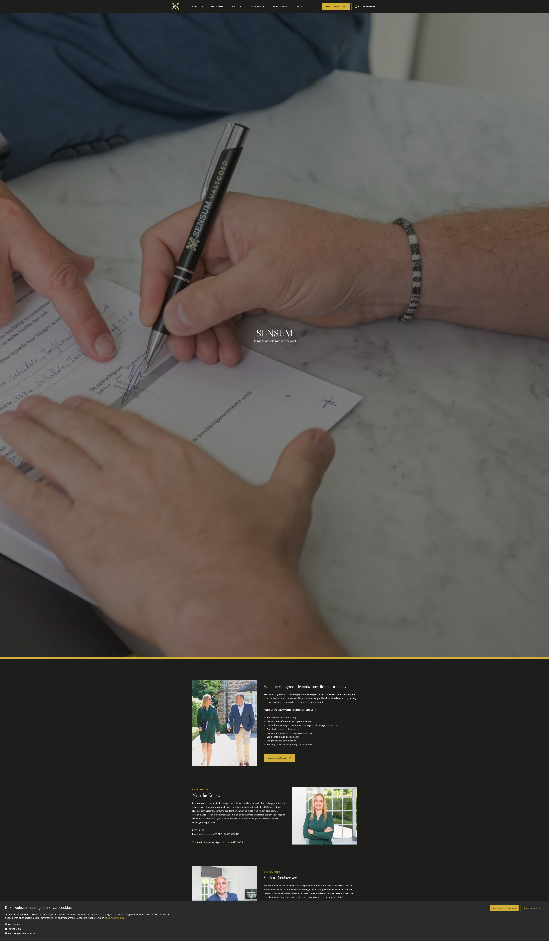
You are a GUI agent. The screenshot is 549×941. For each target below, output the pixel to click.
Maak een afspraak (278, 758)
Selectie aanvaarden (533, 908)
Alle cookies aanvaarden (504, 908)
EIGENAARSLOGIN (366, 6)
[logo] (175, 6)
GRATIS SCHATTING (336, 6)
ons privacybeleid (114, 917)
